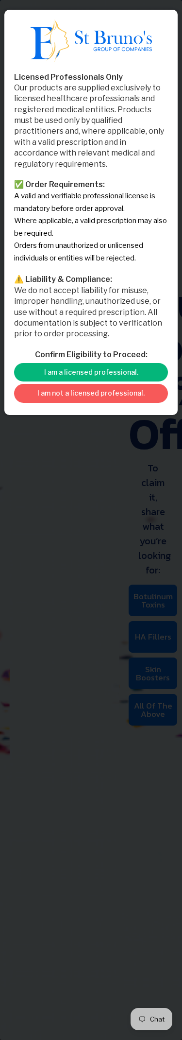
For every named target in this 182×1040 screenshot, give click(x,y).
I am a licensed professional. (91, 372)
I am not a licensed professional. (91, 393)
